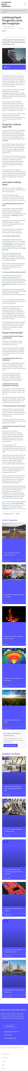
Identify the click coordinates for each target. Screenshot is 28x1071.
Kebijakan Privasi (5, 1054)
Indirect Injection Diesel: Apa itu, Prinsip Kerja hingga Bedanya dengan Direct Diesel (13, 872)
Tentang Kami (5, 1057)
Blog (7, 10)
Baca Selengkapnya (8, 557)
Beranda (4, 10)
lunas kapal (8, 244)
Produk (3, 1061)
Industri (18, 513)
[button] (25, 4)
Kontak (3, 1068)
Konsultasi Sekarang (10, 745)
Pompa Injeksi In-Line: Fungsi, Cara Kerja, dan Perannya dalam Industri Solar (13, 788)
